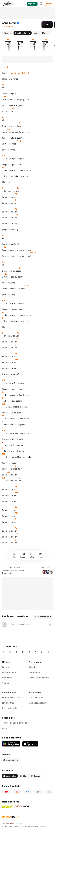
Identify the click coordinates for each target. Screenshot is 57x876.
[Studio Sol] (11, 817)
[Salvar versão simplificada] (29, 33)
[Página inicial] (8, 4)
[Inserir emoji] (50, 624)
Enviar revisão (7, 573)
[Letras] (7, 806)
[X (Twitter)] (48, 792)
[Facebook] (27, 792)
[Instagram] (17, 792)
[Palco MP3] (22, 806)
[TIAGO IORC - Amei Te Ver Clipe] (47, 24)
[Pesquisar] (41, 3)
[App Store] (30, 744)
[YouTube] (6, 792)
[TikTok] (38, 792)
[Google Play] (11, 744)
